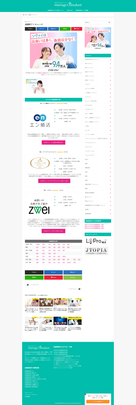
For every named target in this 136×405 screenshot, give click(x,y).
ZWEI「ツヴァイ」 (90, 80)
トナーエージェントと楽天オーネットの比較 (68, 366)
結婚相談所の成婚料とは (32, 384)
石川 (49, 250)
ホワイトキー (88, 147)
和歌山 (64, 256)
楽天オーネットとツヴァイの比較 (63, 367)
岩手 (49, 244)
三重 (54, 253)
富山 (43, 250)
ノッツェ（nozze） (90, 134)
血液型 (87, 209)
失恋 (86, 172)
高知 (74, 259)
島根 (54, 259)
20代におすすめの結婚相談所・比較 (94, 224)
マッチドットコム (89, 151)
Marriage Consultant (67, 403)
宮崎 (64, 262)
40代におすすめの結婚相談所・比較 (94, 228)
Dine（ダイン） (89, 63)
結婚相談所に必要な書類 (32, 375)
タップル (87, 130)
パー (55, 366)
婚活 (86, 176)
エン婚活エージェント (91, 92)
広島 (43, 259)
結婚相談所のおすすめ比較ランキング (56, 10)
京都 (49, 256)
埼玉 (49, 247)
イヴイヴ (87, 84)
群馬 (68, 247)
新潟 (37, 250)
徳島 (79, 259)
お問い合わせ (70, 10)
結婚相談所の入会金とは (32, 383)
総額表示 (45, 72)
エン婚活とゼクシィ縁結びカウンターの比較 (66, 362)
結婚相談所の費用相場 (31, 386)
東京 (37, 247)
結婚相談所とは (29, 371)
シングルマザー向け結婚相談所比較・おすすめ (67, 356)
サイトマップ (28, 392)
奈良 (54, 256)
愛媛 (64, 259)
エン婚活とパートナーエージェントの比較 (66, 364)
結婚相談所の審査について (32, 377)
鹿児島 (69, 262)
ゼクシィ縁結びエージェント (92, 117)
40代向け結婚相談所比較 (61, 354)
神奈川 (44, 247)
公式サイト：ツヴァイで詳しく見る (53, 231)
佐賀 (43, 262)
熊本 (59, 262)
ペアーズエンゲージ (90, 142)
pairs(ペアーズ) (89, 71)
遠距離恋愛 (88, 213)
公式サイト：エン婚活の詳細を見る (53, 142)
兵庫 (43, 256)
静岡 (43, 253)
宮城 (54, 244)
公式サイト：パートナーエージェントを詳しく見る (54, 180)
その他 (87, 126)
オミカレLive (88, 105)
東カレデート (88, 197)
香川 (68, 259)
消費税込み (39, 72)
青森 (43, 244)
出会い (87, 159)
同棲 (86, 163)
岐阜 (49, 253)
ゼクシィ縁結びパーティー (92, 122)
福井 (54, 250)
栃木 (64, 247)
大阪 (37, 256)
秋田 (59, 244)
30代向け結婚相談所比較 (61, 352)
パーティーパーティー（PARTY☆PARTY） (96, 138)
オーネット (88, 97)
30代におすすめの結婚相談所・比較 (94, 226)
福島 (68, 244)
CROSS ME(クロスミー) (91, 59)
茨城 (59, 247)
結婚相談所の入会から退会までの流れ (35, 379)
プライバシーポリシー (31, 394)
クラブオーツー (89, 109)
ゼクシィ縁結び (89, 113)
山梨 (59, 250)
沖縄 (74, 262)
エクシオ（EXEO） (90, 88)
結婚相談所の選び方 (30, 373)
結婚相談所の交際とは (31, 381)
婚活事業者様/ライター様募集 (82, 10)
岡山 (37, 259)
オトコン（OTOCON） (91, 101)
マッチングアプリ (89, 155)
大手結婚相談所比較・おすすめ (62, 358)
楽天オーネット (89, 201)
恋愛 (86, 180)
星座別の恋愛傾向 (89, 192)
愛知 (37, 253)
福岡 (37, 262)
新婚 (86, 188)
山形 (64, 244)
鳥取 (59, 259)
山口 (49, 259)
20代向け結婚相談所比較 (61, 350)
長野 (64, 250)
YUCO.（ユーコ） (90, 76)
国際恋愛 (87, 167)
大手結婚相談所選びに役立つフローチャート (66, 360)
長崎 (49, 262)
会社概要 (27, 396)
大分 (54, 262)
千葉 (54, 247)
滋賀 (59, 256)
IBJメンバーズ (89, 67)
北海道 (38, 244)
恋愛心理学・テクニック (91, 184)
